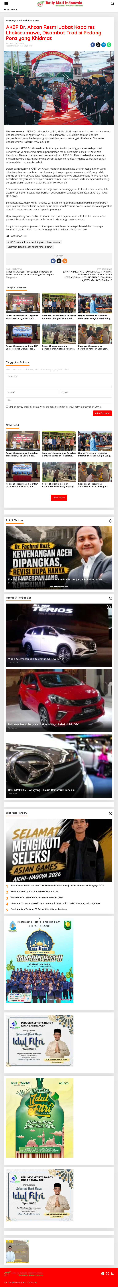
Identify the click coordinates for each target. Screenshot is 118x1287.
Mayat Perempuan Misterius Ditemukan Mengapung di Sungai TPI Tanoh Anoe (95, 317)
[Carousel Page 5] (66, 586)
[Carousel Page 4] (62, 586)
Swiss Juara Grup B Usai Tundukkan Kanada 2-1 (35, 891)
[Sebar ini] (92, 44)
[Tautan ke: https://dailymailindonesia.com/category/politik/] (110, 521)
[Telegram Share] (103, 44)
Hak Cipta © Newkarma (15, 1282)
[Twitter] (59, 260)
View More (59, 497)
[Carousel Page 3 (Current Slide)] (59, 586)
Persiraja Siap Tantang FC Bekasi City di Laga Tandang (39, 909)
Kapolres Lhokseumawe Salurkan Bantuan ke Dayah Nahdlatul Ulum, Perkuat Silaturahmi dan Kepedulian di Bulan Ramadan (59, 317)
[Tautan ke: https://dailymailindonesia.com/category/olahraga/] (110, 813)
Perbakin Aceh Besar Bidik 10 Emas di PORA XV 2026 (37, 897)
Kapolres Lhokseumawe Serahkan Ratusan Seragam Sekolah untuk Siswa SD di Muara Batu (95, 347)
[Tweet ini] (98, 44)
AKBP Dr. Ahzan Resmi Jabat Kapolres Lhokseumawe (34, 242)
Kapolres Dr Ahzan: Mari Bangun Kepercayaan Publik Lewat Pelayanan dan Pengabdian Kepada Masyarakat (30, 273)
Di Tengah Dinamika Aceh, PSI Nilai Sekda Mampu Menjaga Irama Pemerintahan (55, 579)
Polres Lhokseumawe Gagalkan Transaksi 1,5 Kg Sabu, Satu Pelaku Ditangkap (22, 317)
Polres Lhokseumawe (14, 46)
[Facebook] (53, 260)
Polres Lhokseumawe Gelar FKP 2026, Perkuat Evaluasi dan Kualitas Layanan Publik (22, 347)
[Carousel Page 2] (55, 586)
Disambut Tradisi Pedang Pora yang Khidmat (30, 246)
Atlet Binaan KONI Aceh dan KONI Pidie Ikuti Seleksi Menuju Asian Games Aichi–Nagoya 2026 (57, 885)
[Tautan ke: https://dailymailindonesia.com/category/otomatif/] (110, 598)
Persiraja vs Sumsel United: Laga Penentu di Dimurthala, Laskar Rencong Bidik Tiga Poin (55, 903)
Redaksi (33, 1282)
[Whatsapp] (109, 44)
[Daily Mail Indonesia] (60, 3)
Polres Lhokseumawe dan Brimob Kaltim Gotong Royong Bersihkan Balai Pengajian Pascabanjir (58, 347)
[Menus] (6, 3)
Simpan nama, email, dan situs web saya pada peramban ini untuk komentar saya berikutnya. (55, 406)
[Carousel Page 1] (51, 586)
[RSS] (64, 260)
